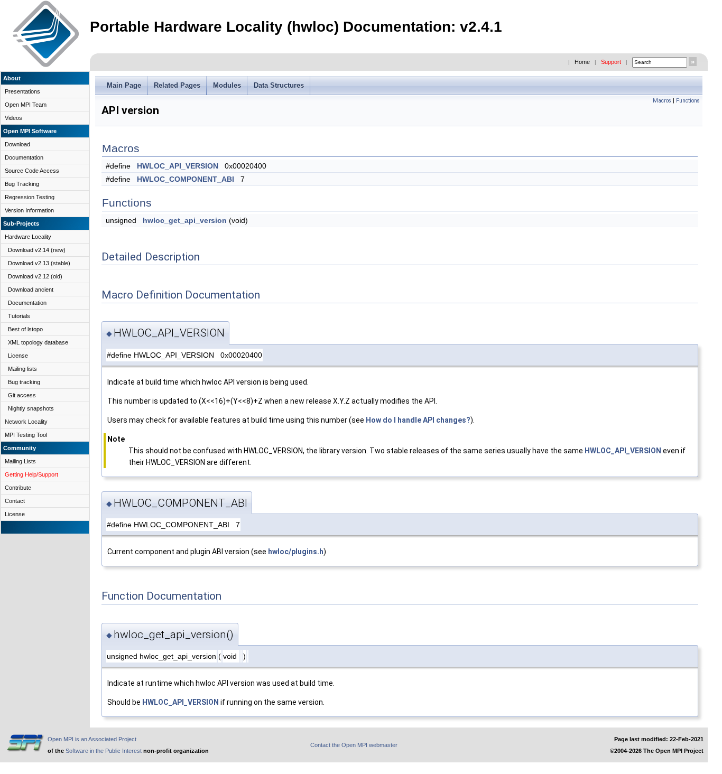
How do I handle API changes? (418, 420)
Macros (662, 100)
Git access (22, 395)
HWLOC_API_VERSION (177, 166)
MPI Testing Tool (26, 435)
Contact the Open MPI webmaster (353, 745)
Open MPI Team (26, 104)
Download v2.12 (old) (35, 276)
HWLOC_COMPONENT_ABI (185, 179)
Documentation (24, 157)
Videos (13, 118)
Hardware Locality (28, 237)
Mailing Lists (20, 461)
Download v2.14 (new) (37, 250)
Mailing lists (22, 369)
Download (17, 144)
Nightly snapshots (31, 408)
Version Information (29, 210)
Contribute (18, 487)
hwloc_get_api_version (185, 220)
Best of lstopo (25, 329)
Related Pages (177, 85)
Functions (688, 100)
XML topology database (38, 342)
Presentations (22, 91)
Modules (227, 85)
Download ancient (30, 289)
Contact (15, 501)
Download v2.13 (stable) (39, 263)
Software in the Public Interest (104, 751)
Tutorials (19, 316)
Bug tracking (24, 382)
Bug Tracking (22, 184)
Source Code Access (32, 170)
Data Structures (279, 85)
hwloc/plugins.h (295, 551)
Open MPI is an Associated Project (92, 739)
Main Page (124, 85)
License (18, 355)
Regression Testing (29, 197)
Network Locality (26, 421)
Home (582, 62)
